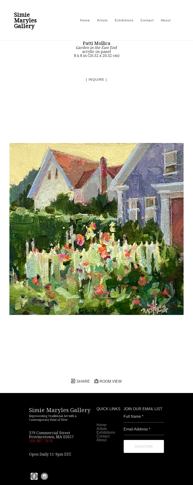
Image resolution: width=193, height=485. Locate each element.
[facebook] (34, 476)
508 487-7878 (40, 441)
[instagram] (44, 476)
